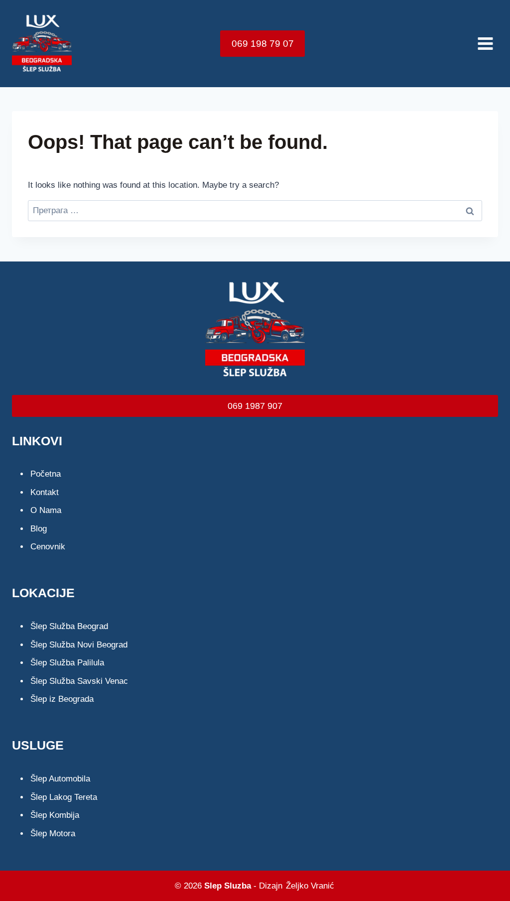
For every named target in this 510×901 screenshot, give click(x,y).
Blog (38, 528)
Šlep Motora (52, 833)
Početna (45, 474)
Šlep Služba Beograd (69, 626)
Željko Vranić (310, 886)
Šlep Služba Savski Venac (79, 681)
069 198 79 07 (263, 43)
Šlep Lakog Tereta (63, 797)
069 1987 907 (255, 406)
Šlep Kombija (54, 815)
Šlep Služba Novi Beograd (79, 644)
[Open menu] (485, 43)
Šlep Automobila (60, 778)
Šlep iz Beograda (62, 699)
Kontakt (44, 492)
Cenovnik (47, 546)
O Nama (45, 510)
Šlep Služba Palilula (67, 662)
